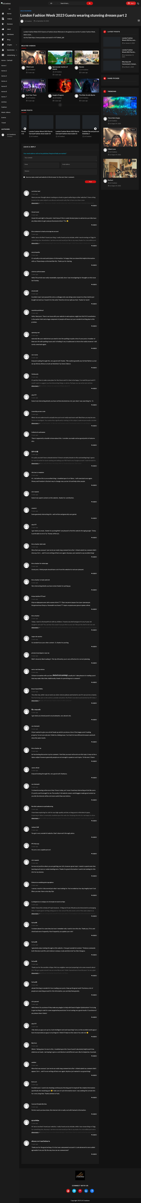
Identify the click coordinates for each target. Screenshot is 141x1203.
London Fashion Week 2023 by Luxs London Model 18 (128, 39)
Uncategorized (25, 11)
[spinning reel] (26, 334)
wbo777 (33, 395)
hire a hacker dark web (38, 544)
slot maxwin (35, 492)
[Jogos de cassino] (26, 638)
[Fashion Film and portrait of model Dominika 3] (33, 122)
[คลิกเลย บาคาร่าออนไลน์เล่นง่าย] (26, 1143)
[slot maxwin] (26, 494)
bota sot (34, 1082)
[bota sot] (26, 1084)
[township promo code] (26, 413)
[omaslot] (26, 510)
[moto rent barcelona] (26, 671)
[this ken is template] (26, 474)
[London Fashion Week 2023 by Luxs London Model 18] (112, 42)
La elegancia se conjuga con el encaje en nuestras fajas (48, 901)
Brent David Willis (37, 689)
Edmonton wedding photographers (42, 882)
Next (95, 128)
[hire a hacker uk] (26, 750)
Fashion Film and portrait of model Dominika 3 (32, 132)
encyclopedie (35, 252)
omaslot (34, 508)
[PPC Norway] (26, 846)
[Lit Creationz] (2, 134)
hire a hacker (35, 616)
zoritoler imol (35, 191)
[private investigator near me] (26, 655)
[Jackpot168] (26, 829)
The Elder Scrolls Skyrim (87, 95)
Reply (95, 205)
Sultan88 (34, 922)
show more (35, 203)
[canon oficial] (26, 770)
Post (90, 181)
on (42, 21)
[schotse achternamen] (26, 273)
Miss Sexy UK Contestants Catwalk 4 (129, 63)
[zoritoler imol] (26, 193)
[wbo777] (26, 397)
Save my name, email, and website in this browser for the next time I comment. (50, 177)
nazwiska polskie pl (37, 310)
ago (31, 72)
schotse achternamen (38, 271)
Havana (81, 67)
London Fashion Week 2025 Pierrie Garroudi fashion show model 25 (128, 51)
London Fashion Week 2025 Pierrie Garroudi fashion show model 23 (60, 132)
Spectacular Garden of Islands (60, 68)
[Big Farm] (26, 1045)
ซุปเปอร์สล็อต (35, 1120)
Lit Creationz (11, 134)
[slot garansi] (26, 1003)
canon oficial (35, 767)
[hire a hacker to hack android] (26, 582)
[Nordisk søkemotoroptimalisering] (26, 808)
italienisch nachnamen (38, 432)
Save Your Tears (31, 95)
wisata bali (34, 291)
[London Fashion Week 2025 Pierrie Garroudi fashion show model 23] (60, 122)
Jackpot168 (35, 827)
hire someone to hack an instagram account (45, 231)
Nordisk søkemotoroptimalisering (42, 806)
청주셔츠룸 (34, 451)
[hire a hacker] (26, 618)
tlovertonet (35, 212)
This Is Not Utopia (114, 118)
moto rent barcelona (37, 669)
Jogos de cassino (36, 636)
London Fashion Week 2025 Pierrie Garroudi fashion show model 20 (86, 132)
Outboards (34, 374)
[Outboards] (26, 376)
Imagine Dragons (58, 95)
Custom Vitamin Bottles (39, 1104)
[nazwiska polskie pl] (26, 312)
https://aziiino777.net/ (38, 596)
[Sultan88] (26, 924)
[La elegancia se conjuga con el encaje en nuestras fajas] (26, 904)
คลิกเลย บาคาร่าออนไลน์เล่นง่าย (40, 1141)
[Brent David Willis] (26, 691)
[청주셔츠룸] (26, 453)
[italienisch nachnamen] (26, 434)
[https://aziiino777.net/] (26, 598)
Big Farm (34, 1043)
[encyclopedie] (26, 254)
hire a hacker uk (36, 748)
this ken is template (37, 472)
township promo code (38, 411)
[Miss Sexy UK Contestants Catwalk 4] (112, 65)
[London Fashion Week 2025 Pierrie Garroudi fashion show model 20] (87, 122)
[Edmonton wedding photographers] (26, 884)
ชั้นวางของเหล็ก (36, 709)
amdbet (33, 1062)
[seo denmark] (26, 728)
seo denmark (35, 726)
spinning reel (35, 332)
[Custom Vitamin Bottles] (26, 1106)
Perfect (110, 180)
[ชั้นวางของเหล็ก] (26, 711)
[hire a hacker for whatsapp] (26, 565)
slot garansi (35, 1001)
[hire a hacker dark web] (26, 546)
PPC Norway (35, 843)
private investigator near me (40, 653)
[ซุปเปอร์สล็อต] (26, 1122)
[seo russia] (26, 357)
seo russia (34, 355)
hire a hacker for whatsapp (39, 563)
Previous (25, 128)
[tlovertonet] (26, 214)
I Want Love (30, 67)
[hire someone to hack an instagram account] (26, 233)
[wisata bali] (26, 293)
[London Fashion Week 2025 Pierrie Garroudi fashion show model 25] (112, 53)
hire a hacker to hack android (40, 580)
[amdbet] (26, 1064)
